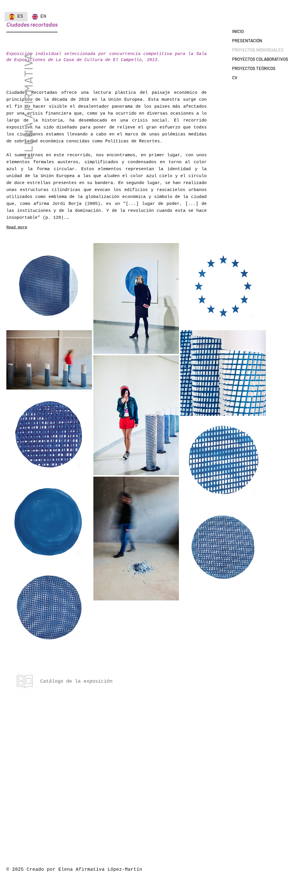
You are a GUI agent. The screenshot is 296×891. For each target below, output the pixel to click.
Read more (16, 227)
